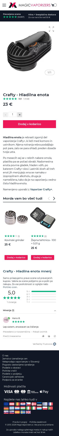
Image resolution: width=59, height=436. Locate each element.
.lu (39, 408)
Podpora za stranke (12, 379)
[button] (51, 29)
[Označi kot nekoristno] (49, 336)
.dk (33, 404)
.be (17, 404)
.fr (50, 404)
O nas (5, 355)
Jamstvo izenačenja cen (14, 358)
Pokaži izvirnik (40, 331)
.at (11, 404)
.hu (22, 408)
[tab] (29, 271)
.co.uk (28, 412)
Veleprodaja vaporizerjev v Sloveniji (20, 361)
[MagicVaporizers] (29, 5)
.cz (28, 404)
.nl (17, 408)
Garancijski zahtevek (13, 376)
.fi (45, 404)
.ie (28, 408)
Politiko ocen (10, 287)
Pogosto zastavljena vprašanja (18, 364)
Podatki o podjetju (12, 373)
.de (6, 408)
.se (22, 412)
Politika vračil (9, 370)
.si (11, 412)
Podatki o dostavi (11, 367)
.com (6, 404)
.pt (50, 408)
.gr (11, 408)
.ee (39, 404)
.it (33, 408)
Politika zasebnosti (37, 422)
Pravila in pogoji (20, 422)
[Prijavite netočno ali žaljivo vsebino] (55, 336)
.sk (6, 412)
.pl (45, 408)
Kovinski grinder (14, 240)
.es (17, 412)
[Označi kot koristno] (43, 336)
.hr (22, 404)
